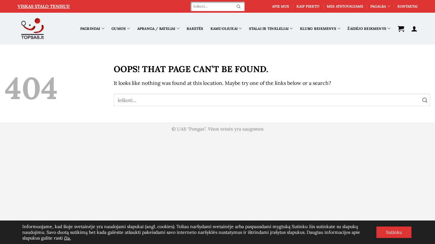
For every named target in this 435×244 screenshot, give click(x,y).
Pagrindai (90, 28)
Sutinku (394, 232)
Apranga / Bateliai (156, 28)
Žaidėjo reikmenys (366, 28)
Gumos (118, 28)
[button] (401, 29)
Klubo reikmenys (318, 28)
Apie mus (280, 6)
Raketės (195, 28)
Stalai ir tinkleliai (269, 28)
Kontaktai (407, 6)
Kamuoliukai (224, 28)
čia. (67, 238)
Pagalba (378, 6)
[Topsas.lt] (33, 29)
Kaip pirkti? (308, 6)
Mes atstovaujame (345, 6)
